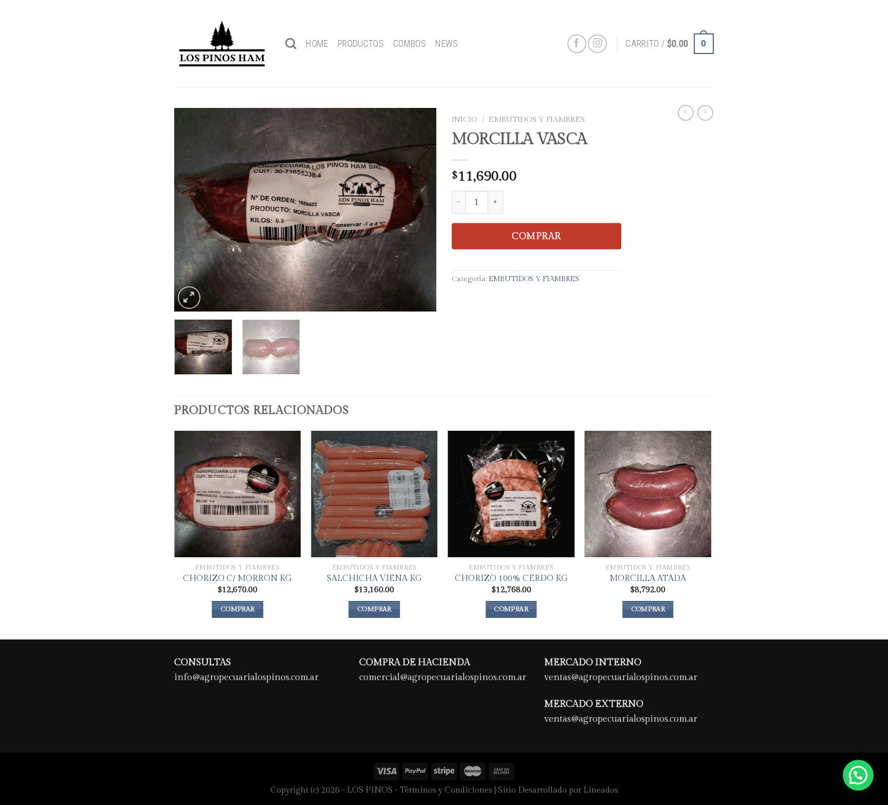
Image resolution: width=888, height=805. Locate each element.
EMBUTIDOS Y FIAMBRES (537, 119)
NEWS (446, 43)
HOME (317, 43)
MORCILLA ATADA (647, 578)
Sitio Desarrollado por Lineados (558, 790)
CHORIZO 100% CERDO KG (511, 578)
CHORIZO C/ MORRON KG (237, 578)
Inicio (464, 119)
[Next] (418, 209)
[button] (858, 775)
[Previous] (192, 209)
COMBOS (409, 43)
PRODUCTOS (361, 43)
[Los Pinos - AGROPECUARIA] (222, 43)
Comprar (536, 236)
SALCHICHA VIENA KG (374, 578)
